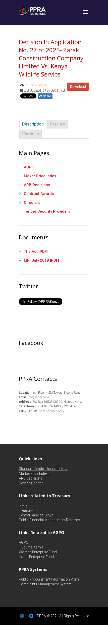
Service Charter (31, 483)
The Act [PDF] (36, 251)
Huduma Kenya (31, 547)
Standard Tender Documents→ (43, 469)
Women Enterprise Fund (38, 552)
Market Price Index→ (35, 473)
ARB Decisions (37, 185)
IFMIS (23, 506)
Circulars (32, 202)
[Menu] (85, 12)
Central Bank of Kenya (36, 515)
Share (46, 96)
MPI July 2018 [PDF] (41, 260)
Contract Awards (39, 193)
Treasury (26, 510)
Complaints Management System (45, 584)
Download (78, 87)
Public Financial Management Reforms (49, 520)
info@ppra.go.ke (38, 397)
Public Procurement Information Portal (49, 579)
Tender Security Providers (47, 211)
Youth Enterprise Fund (36, 557)
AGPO (29, 167)
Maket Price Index (40, 176)
